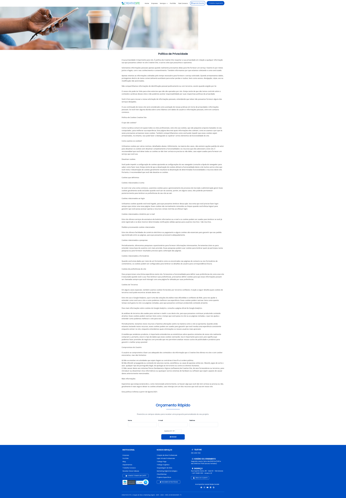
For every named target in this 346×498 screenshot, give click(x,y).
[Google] (213, 487)
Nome (130, 420)
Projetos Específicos (164, 477)
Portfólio (173, 3)
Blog (124, 462)
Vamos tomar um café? (137, 476)
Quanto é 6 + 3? (169, 431)
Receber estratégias (170, 482)
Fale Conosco (183, 3)
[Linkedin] (210, 487)
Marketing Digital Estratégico (167, 471)
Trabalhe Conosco (129, 468)
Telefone (192, 420)
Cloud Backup (162, 474)
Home (147, 3)
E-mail (161, 420)
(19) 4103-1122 (195, 453)
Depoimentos (127, 465)
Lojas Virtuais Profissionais (166, 458)
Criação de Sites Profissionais (167, 455)
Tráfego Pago (161, 462)
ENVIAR (173, 437)
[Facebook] (201, 487)
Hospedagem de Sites (164, 468)
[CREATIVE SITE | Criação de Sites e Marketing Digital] (131, 4)
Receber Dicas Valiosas (131, 471)
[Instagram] (204, 487)
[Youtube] (207, 487)
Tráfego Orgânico (163, 465)
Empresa (154, 3)
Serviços (163, 3)
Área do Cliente (201, 478)
